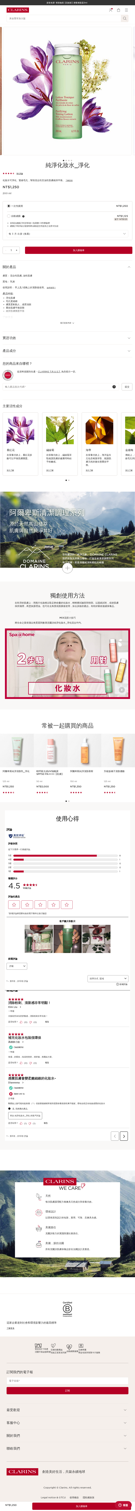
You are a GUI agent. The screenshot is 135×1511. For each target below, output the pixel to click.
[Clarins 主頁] (18, 10)
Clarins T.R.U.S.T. (49, 371)
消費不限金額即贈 (43, 1352)
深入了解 (10, 470)
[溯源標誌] (8, 375)
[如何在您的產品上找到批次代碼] (114, 387)
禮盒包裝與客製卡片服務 (89, 1352)
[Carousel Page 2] (66, 160)
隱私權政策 (88, 1497)
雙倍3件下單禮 (41, 1349)
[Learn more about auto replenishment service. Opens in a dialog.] (23, 216)
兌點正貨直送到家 (59, 1352)
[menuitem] (111, 10)
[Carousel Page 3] (68, 160)
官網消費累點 (57, 1349)
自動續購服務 (72, 1351)
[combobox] (67, 233)
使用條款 (74, 1497)
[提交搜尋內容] (124, 18)
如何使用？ (51, 287)
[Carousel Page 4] (71, 160)
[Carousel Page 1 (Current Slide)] (63, 160)
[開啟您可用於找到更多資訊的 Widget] (123, 1505)
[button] (67, 267)
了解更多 (69, 180)
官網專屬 (82, 1349)
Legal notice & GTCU (53, 1497)
